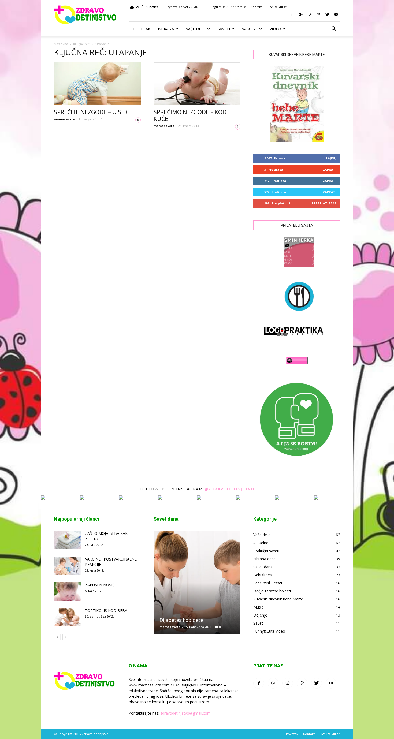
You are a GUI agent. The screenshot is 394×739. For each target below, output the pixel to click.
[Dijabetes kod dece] (197, 584)
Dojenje (260, 615)
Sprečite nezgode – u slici (92, 112)
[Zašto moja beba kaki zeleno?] (67, 540)
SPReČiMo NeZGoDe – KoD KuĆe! (190, 115)
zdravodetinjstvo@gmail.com (185, 713)
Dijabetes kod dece (181, 620)
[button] (333, 29)
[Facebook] (292, 14)
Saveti (224, 28)
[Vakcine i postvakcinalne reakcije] (67, 566)
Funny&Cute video (269, 631)
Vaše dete (196, 28)
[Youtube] (336, 14)
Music (258, 607)
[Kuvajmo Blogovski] (297, 315)
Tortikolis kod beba (106, 610)
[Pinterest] (318, 14)
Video (275, 28)
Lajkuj (331, 158)
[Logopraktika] (288, 341)
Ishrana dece (264, 558)
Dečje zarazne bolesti (272, 591)
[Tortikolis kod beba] (67, 617)
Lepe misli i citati (267, 582)
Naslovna (61, 44)
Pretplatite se (324, 203)
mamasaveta (64, 119)
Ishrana (166, 28)
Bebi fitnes (262, 574)
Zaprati (329, 169)
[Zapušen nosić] (67, 591)
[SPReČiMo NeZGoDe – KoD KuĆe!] (197, 83)
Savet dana (263, 566)
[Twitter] (327, 14)
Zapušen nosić (100, 584)
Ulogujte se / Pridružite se (228, 7)
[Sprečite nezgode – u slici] (97, 83)
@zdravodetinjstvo (229, 488)
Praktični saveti (266, 550)
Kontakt (256, 7)
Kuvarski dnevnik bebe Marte (278, 599)
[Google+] (301, 14)
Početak (141, 28)
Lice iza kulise (277, 7)
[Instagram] (310, 14)
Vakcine (250, 28)
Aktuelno (261, 542)
